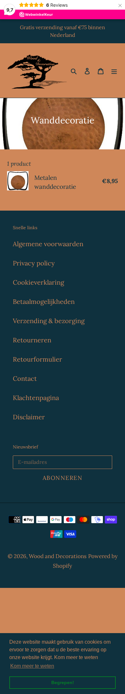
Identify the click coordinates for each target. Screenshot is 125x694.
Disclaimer (29, 417)
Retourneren (32, 340)
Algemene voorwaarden (48, 244)
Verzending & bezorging (49, 321)
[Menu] (114, 71)
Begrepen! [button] (62, 682)
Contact (25, 378)
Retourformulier (37, 359)
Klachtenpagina (36, 398)
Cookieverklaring (38, 282)
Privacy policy (34, 263)
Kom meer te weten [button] (32, 666)
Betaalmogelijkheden (44, 301)
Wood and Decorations (58, 556)
